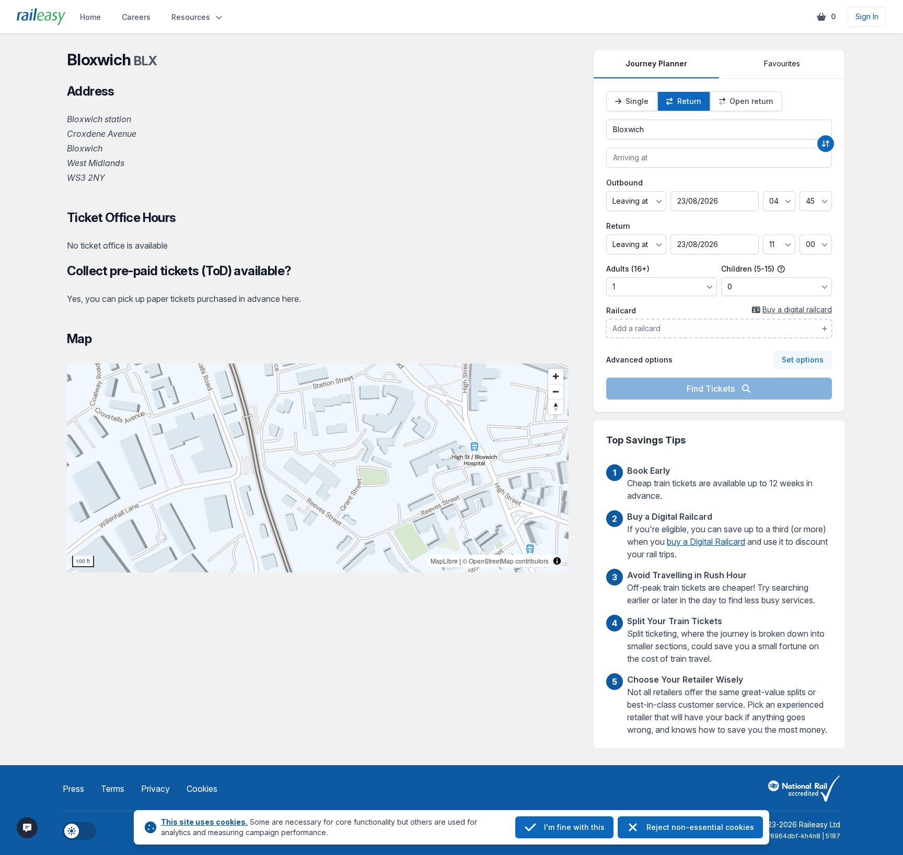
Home (90, 17)
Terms (112, 788)
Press (73, 788)
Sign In (866, 16)
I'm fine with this (574, 827)
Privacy (155, 788)
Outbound (624, 182)
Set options (803, 359)
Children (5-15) (749, 268)
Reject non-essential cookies (700, 827)
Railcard (621, 310)
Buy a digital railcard (797, 309)
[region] (318, 468)
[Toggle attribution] (557, 561)
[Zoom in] (555, 376)
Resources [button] (190, 17)
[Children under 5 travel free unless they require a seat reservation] (781, 269)
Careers (136, 17)
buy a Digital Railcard (706, 541)
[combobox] (719, 129)
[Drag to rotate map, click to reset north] (555, 406)
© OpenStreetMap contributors (505, 560)
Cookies (202, 788)
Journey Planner (656, 63)
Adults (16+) (628, 268)
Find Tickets (712, 388)
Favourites (782, 63)
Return (618, 225)
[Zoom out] (555, 391)
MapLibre (444, 560)
